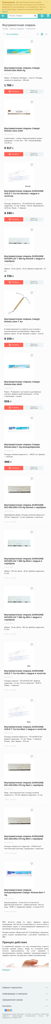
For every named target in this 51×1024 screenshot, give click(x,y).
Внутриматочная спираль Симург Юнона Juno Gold (22, 129)
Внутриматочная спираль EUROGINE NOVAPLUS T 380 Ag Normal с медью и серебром (24, 258)
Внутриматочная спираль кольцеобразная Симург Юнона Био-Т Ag (24, 892)
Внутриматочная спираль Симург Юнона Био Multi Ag (22, 69)
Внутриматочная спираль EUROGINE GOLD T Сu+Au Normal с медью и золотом (24, 193)
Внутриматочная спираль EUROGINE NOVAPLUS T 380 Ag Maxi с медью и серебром (24, 561)
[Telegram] (11, 1010)
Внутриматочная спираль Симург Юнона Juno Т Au (22, 320)
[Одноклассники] (8, 1010)
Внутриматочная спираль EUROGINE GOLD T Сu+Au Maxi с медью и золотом (25, 728)
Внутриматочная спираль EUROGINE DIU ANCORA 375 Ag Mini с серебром (24, 837)
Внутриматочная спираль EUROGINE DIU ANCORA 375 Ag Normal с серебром (25, 506)
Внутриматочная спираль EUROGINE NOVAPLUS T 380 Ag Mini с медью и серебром (24, 617)
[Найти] (35, 15)
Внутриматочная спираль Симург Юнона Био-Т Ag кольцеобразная (22, 445)
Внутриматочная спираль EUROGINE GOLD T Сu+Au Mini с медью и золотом (25, 672)
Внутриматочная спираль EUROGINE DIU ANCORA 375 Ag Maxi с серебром (24, 784)
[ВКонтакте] (6, 1010)
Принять (5, 11)
